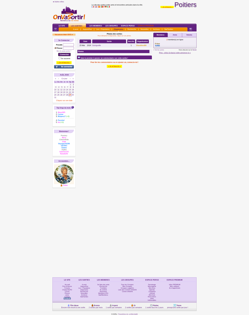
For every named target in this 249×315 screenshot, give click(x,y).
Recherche (132, 29)
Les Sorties (76, 26)
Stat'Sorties (168, 29)
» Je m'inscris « (167, 7)
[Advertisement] (144, 15)
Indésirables (152, 300)
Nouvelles (145, 29)
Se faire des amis (103, 284)
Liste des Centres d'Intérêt (127, 290)
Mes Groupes (127, 286)
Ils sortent (103, 290)
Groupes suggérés (127, 288)
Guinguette (96, 45)
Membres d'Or (103, 293)
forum (195, 50)
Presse (67, 293)
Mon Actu (152, 288)
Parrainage (152, 284)
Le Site (62, 26)
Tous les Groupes (127, 284)
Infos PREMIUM (174, 284)
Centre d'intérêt (127, 291)
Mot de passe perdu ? (64, 51)
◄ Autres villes (58, 2)
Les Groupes (111, 26)
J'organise (152, 291)
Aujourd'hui (87, 29)
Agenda (152, 290)
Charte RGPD (67, 290)
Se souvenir (65, 59)
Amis (175, 35)
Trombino (103, 288)
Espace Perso (128, 26)
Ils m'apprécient (174, 288)
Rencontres (152, 297)
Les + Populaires (103, 29)
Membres (160, 35)
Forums (67, 288)
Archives (156, 29)
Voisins (189, 35)
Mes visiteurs (174, 286)
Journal (152, 293)
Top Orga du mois (63, 108)
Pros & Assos (67, 286)
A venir (75, 29)
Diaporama (118, 29)
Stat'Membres (103, 295)
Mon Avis (152, 295)
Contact (67, 297)
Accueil (67, 284)
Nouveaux (103, 291)
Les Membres (95, 26)
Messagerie (152, 286)
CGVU (67, 291)
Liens (67, 295)
